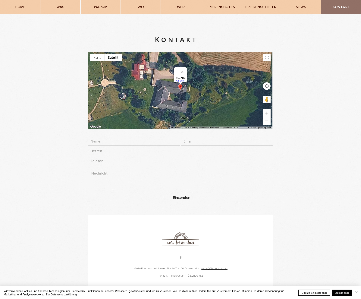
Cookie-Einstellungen (314, 292)
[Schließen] (356, 292)
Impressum (177, 275)
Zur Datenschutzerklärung (61, 294)
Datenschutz (195, 275)
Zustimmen (342, 292)
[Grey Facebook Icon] (181, 257)
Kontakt (163, 275)
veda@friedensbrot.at (214, 268)
